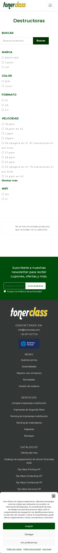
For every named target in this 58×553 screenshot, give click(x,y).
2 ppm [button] (9, 133)
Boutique (29, 436)
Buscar (8, 33)
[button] (53, 495)
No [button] (7, 194)
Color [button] (8, 86)
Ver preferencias (29, 542)
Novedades (29, 379)
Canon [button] (9, 62)
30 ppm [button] (10, 162)
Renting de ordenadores (29, 422)
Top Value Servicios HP (29, 489)
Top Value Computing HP (29, 476)
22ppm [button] (9, 138)
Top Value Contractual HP (29, 482)
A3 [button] (6, 105)
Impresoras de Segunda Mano (29, 409)
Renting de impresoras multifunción (29, 416)
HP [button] (7, 67)
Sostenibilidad (29, 366)
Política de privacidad (32, 549)
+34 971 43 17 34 (29, 334)
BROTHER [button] (12, 57)
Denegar (29, 534)
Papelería (29, 429)
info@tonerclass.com (29, 330)
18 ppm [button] (10, 124)
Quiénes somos (29, 360)
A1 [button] (6, 100)
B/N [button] (7, 81)
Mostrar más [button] (10, 180)
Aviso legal (46, 549)
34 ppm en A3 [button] (14, 176)
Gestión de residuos (29, 386)
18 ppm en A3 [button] (14, 128)
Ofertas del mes (29, 452)
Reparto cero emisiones (29, 373)
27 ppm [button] (10, 152)
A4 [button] (7, 110)
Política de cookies (14, 549)
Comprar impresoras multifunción (29, 403)
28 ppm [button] (10, 157)
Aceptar (29, 526)
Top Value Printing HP (29, 469)
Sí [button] (6, 199)
